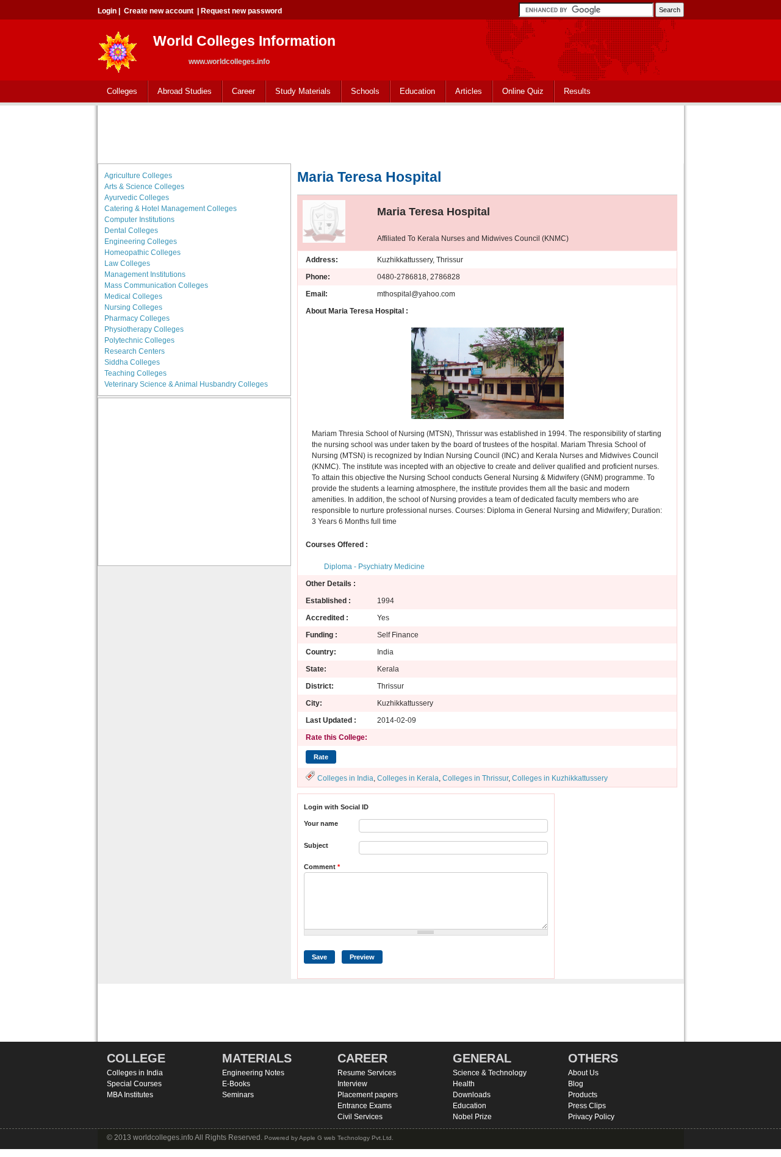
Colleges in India (345, 778)
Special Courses (134, 1084)
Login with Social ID (336, 807)
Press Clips (587, 1105)
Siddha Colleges (132, 362)
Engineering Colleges (140, 241)
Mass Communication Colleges (156, 285)
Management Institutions (144, 274)
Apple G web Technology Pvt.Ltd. (346, 1137)
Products (582, 1095)
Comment (322, 866)
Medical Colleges (133, 296)
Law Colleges (127, 263)
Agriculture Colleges (138, 175)
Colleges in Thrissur (475, 778)
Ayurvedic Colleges (136, 197)
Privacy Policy (591, 1116)
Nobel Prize (472, 1116)
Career (239, 92)
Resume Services (366, 1073)
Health (464, 1084)
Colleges (117, 92)
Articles (468, 91)
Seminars (238, 1095)
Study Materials (298, 92)
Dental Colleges (131, 230)
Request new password (241, 11)
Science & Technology (490, 1073)
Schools (361, 92)
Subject (316, 845)
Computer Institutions (139, 219)
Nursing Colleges (133, 307)
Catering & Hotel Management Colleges (170, 208)
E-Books (236, 1084)
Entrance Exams (364, 1105)
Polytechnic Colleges (139, 340)
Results (577, 91)
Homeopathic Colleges (142, 252)
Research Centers (134, 351)
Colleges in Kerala (408, 778)
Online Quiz (523, 91)
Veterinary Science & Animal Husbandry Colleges (186, 384)
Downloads (472, 1095)
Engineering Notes (253, 1073)
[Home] (118, 48)
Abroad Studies (180, 92)
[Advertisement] (390, 133)
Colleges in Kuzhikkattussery (560, 778)
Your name (321, 823)
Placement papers (367, 1095)
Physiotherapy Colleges (144, 329)
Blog (575, 1084)
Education (412, 92)
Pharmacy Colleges (137, 318)
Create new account (158, 11)
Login (107, 11)
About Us (583, 1073)
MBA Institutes (130, 1095)
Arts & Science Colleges (144, 186)
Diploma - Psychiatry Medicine (374, 566)
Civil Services (360, 1116)
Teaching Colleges (135, 373)
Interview (352, 1084)
